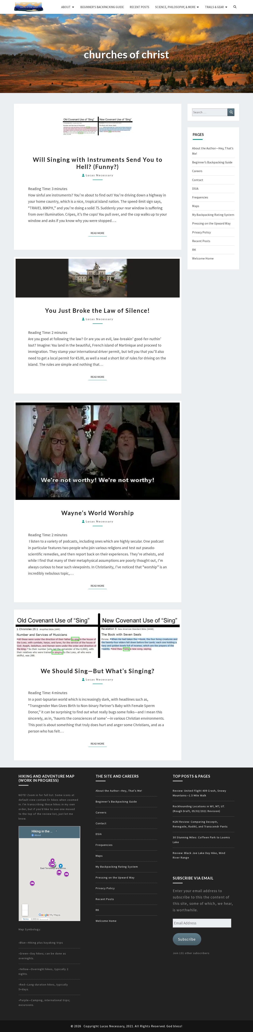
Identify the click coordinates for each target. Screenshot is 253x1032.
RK (194, 250)
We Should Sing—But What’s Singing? (98, 670)
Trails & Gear (214, 7)
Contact (197, 180)
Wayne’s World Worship (97, 512)
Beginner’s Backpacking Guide (102, 7)
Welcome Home (203, 258)
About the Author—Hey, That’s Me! (119, 790)
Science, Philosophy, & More (175, 7)
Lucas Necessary (99, 175)
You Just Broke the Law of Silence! (97, 310)
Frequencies (200, 197)
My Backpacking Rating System (213, 215)
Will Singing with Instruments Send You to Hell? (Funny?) (97, 163)
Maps (195, 206)
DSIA (195, 188)
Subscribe (187, 939)
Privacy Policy (201, 232)
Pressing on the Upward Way (211, 223)
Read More (99, 233)
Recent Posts (139, 7)
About (66, 7)
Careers (197, 171)
